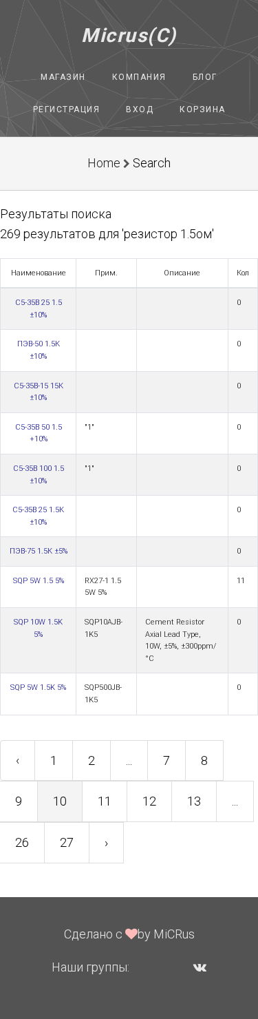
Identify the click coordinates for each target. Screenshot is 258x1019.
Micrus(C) (129, 35)
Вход (139, 109)
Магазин (63, 77)
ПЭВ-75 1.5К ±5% (38, 551)
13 (194, 801)
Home (103, 163)
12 (149, 801)
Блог (205, 77)
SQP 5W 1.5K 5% (38, 687)
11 (104, 801)
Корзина (203, 109)
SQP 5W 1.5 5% (38, 580)
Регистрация (66, 109)
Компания (139, 77)
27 (67, 842)
